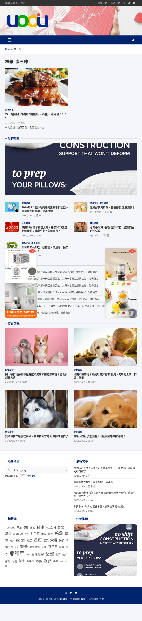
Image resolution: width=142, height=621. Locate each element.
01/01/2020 (79, 382)
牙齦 (44, 547)
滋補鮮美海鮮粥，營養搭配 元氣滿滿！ (112, 207)
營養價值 (34, 547)
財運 (14, 561)
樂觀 (61, 540)
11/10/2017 (11, 122)
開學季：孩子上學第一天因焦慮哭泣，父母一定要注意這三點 (53, 278)
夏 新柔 (108, 212)
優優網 (63, 598)
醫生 (22, 561)
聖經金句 (37, 554)
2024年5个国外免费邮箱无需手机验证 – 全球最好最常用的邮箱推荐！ (45, 209)
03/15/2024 (27, 215)
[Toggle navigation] (9, 39)
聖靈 (49, 553)
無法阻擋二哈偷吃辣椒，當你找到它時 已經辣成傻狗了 (36, 436)
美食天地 (9, 109)
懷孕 (12, 541)
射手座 (35, 534)
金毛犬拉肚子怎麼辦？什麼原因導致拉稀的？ (100, 436)
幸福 (43, 534)
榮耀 (53, 540)
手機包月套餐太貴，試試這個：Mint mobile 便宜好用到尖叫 (53, 271)
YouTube (10, 527)
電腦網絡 (26, 203)
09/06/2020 (11, 382)
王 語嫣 (23, 382)
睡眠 (61, 547)
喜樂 (61, 527)
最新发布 (82, 461)
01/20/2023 (95, 212)
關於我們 (115, 3)
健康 (40, 527)
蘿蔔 (7, 561)
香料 (62, 561)
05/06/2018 (79, 440)
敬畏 (29, 540)
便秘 (26, 527)
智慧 (46, 540)
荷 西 (38, 215)
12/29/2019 (11, 440)
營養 (24, 546)
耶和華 (16, 553)
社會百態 (26, 223)
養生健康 (104, 203)
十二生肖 (51, 527)
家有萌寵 (9, 370)
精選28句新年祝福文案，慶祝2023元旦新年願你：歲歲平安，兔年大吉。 (44, 229)
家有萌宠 (14, 324)
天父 (27, 534)
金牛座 (30, 561)
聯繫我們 (102, 3)
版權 (83, 598)
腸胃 (58, 554)
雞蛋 (39, 561)
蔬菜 (65, 554)
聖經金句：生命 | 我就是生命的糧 (40, 312)
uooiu (22, 122)
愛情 (50, 534)
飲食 (48, 561)
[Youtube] (134, 3)
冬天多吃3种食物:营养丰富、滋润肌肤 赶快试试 (99, 506)
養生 (55, 561)
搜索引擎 (20, 540)
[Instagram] (124, 3)
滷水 (16, 547)
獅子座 (52, 547)
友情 (102, 598)
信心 (32, 527)
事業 (19, 527)
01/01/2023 (27, 235)
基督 (8, 534)
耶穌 (28, 555)
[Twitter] (128, 3)
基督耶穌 (18, 534)
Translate (30, 475)
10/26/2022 (95, 235)
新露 (106, 235)
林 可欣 (92, 382)
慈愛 (59, 533)
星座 (38, 540)
